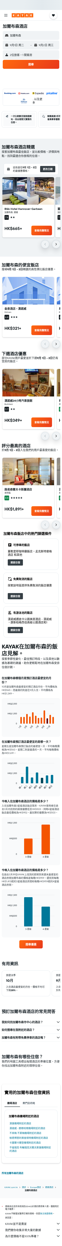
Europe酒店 (35, 1187)
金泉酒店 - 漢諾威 (15, 308)
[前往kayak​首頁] (22, 15)
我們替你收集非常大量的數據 (23, 1230)
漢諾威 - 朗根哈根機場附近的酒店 (27, 1128)
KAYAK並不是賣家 (16, 1224)
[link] (15, 562)
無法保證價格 (46, 1213)
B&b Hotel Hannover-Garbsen (23, 209)
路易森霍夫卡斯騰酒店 (18, 489)
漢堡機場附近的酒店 (20, 1123)
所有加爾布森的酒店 (12, 1173)
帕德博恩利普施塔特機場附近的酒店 (28, 1137)
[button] (6, 15)
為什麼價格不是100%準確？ (22, 1236)
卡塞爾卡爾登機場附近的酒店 (25, 1142)
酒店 (24, 1187)
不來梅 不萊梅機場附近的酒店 (25, 1133)
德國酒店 (49, 1187)
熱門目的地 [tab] (29, 1103)
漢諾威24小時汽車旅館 (18, 400)
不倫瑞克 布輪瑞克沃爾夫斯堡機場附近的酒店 (30, 1149)
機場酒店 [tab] (12, 1103)
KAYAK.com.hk (11, 1187)
